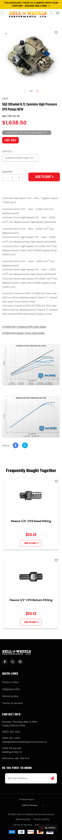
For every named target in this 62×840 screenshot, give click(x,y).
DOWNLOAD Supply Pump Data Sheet (23, 333)
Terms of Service (12, 703)
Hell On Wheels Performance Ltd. (35, 814)
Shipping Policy (11, 689)
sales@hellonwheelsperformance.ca (24, 742)
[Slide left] (24, 91)
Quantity (7, 171)
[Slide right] (37, 91)
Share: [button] (6, 445)
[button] (3, 14)
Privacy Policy (10, 682)
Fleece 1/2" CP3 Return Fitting (31, 600)
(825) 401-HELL (11, 731)
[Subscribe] (52, 778)
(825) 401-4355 (11, 738)
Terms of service (22, 824)
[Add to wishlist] (56, 481)
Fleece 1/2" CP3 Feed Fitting (31, 521)
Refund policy (10, 696)
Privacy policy (41, 819)
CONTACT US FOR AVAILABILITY (26, 132)
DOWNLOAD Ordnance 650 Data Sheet (24, 326)
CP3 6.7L (7, 151)
